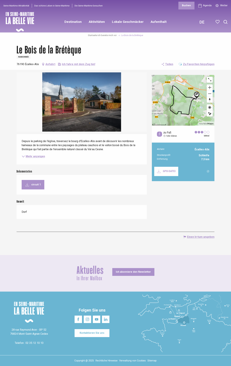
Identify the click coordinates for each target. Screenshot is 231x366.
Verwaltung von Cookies (132, 360)
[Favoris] (218, 21)
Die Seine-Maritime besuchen (89, 5)
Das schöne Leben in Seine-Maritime (52, 5)
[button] (225, 22)
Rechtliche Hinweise (107, 360)
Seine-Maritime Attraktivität (16, 5)
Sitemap (152, 360)
